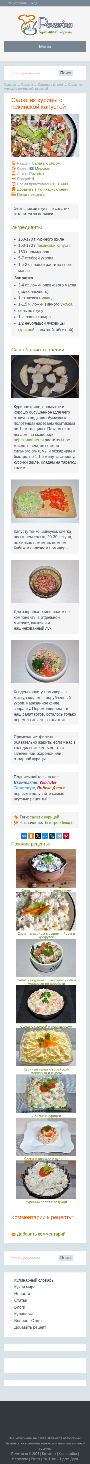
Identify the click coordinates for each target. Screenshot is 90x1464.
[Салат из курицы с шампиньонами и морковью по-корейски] (46, 958)
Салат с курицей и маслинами (46, 891)
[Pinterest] (66, 836)
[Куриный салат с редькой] (46, 1179)
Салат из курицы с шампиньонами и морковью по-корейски (46, 981)
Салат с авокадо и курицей (46, 1159)
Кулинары (23, 1314)
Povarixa (36, 173)
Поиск (66, 73)
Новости (22, 1294)
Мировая (42, 168)
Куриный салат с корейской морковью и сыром (46, 1071)
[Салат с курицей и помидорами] (46, 1004)
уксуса (66, 304)
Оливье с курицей (46, 1116)
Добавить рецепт (30, 1327)
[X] (38, 836)
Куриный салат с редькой (46, 1202)
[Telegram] (59, 836)
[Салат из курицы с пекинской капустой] (45, 137)
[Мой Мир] (45, 836)
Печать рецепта (30, 194)
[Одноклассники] (31, 836)
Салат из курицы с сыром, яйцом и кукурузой (46, 935)
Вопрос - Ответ (28, 1321)
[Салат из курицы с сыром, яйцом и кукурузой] (46, 911)
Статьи (20, 1300)
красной (27, 330)
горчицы (46, 298)
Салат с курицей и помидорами (46, 1026)
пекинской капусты (54, 245)
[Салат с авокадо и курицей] (46, 1137)
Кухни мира (25, 1287)
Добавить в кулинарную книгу (42, 189)
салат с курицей (44, 817)
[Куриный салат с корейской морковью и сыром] (46, 1047)
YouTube (49, 1459)
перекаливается (29, 440)
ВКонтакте (20, 1459)
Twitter (35, 1459)
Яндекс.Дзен (68, 1459)
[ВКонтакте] (24, 836)
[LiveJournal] (52, 836)
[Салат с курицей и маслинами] (46, 868)
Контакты (49, 1454)
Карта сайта (68, 1454)
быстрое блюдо (59, 822)
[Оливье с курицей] (46, 1093)
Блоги (19, 1307)
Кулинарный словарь (34, 1280)
